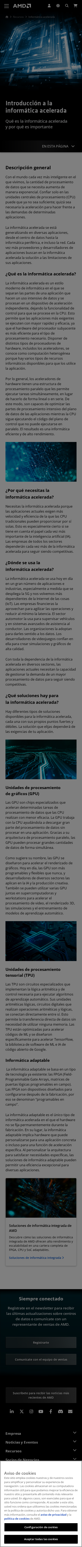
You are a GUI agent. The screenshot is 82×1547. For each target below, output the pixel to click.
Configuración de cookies (41, 1527)
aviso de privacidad (53, 1514)
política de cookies (16, 1518)
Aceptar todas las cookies (41, 1539)
